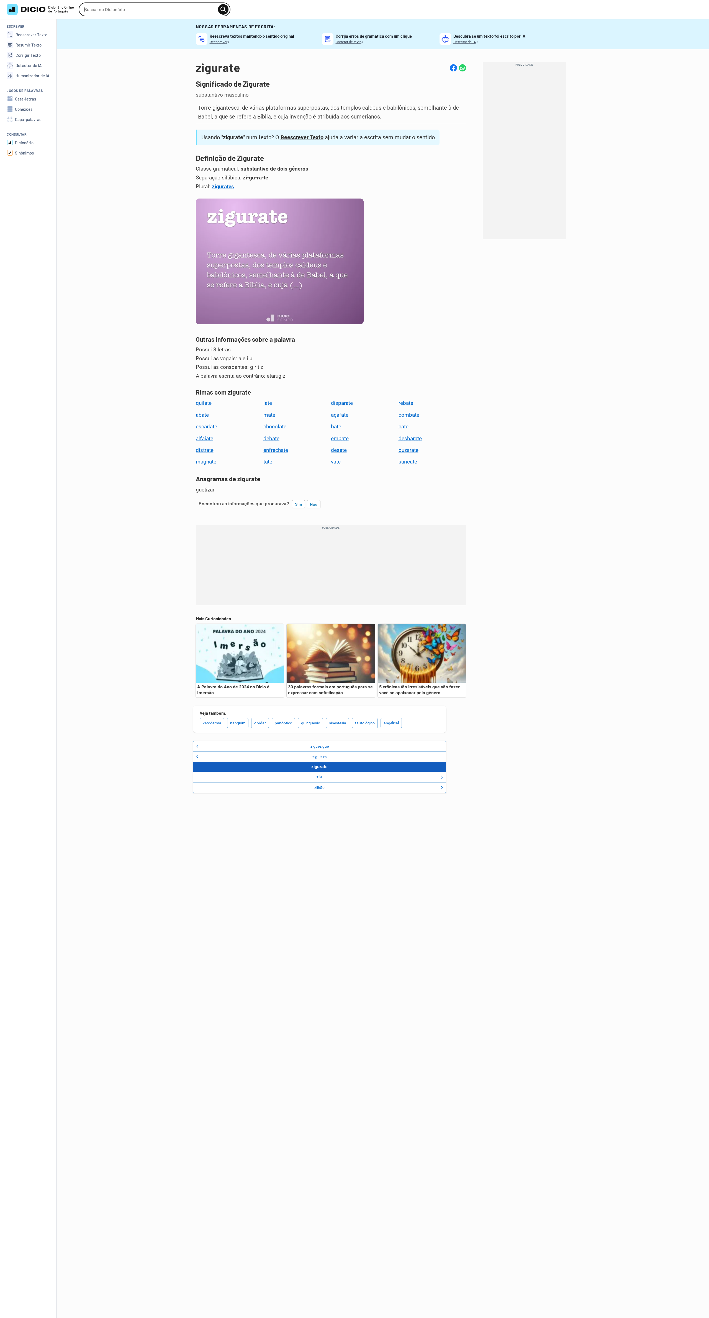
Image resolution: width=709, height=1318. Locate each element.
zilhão (319, 787)
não (313, 504)
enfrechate (275, 450)
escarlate (206, 427)
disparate (342, 403)
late (267, 403)
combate (409, 415)
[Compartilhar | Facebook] (453, 67)
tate (267, 462)
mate (269, 415)
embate (340, 439)
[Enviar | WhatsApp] (462, 67)
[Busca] (223, 9)
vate (336, 462)
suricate (408, 462)
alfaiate (204, 439)
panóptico (283, 723)
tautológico (365, 723)
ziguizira (319, 757)
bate (336, 427)
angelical (391, 723)
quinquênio (310, 723)
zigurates (223, 187)
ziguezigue (319, 746)
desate (339, 450)
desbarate (410, 439)
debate (271, 439)
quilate (204, 403)
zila (319, 777)
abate (202, 415)
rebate (406, 403)
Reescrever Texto (302, 137)
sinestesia (337, 723)
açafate (339, 415)
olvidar (260, 723)
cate (404, 427)
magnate (206, 462)
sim (298, 504)
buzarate (408, 450)
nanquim (237, 723)
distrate (205, 450)
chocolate (274, 427)
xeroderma (212, 723)
